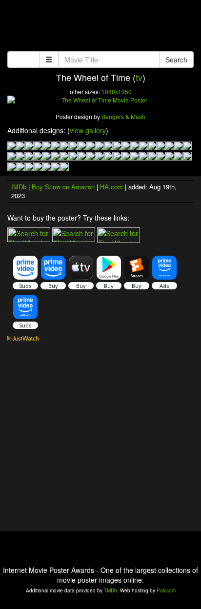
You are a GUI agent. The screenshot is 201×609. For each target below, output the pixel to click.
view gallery (88, 130)
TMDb (110, 590)
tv (139, 77)
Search (176, 59)
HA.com (111, 186)
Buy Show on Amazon (63, 186)
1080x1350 (116, 91)
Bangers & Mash (123, 116)
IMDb (18, 186)
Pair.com (166, 590)
